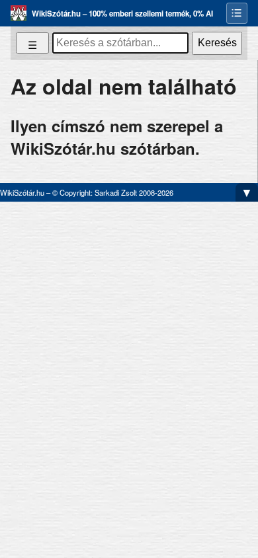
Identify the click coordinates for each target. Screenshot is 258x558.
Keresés (217, 42)
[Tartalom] (236, 13)
